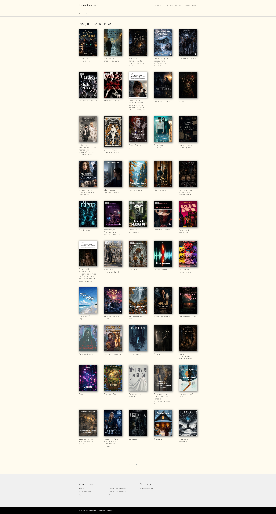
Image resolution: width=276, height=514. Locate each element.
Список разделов (173, 6)
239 (146, 464)
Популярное (190, 6)
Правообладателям (146, 488)
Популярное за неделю (117, 491)
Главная (158, 6)
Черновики (82, 495)
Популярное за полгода (117, 488)
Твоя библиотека (88, 5)
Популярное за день (116, 495)
